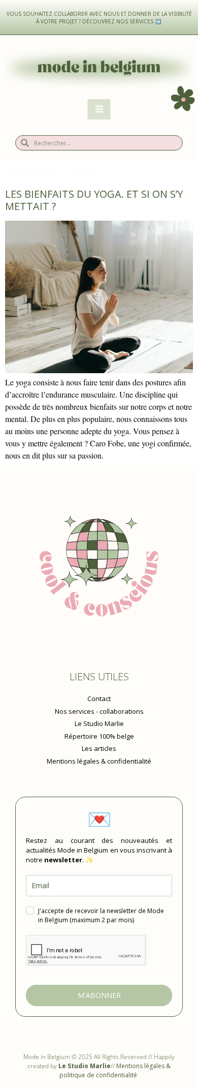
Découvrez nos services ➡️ (122, 21)
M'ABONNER (99, 995)
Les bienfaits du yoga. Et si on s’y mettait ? (94, 200)
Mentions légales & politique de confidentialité (115, 1070)
